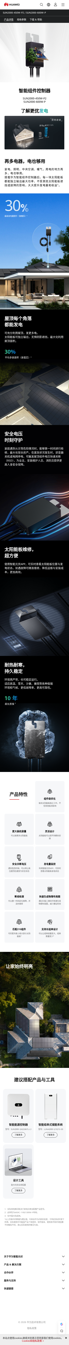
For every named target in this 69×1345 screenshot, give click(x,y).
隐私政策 (32, 1328)
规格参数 (21, 19)
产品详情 (8, 19)
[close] (65, 1337)
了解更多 (18, 1135)
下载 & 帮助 (36, 19)
